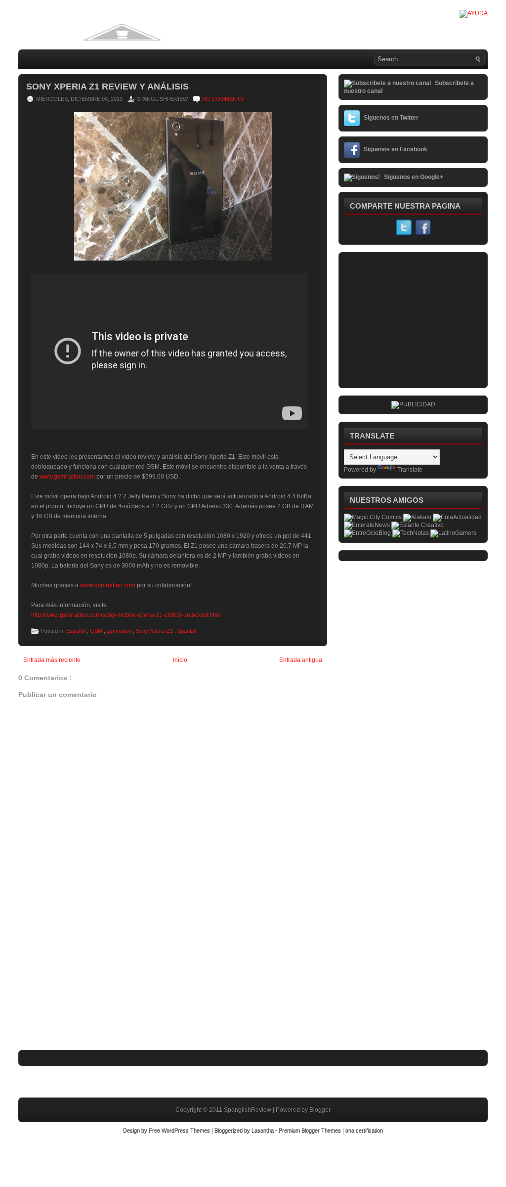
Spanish (187, 631)
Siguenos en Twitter (391, 117)
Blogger (320, 1109)
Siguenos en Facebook (395, 149)
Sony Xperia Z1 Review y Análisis (107, 86)
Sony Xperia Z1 (155, 631)
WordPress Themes (186, 1130)
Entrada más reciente (52, 660)
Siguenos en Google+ (413, 177)
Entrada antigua (300, 660)
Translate (409, 469)
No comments (223, 99)
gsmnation (120, 631)
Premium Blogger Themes (310, 1130)
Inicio (180, 660)
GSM (97, 631)
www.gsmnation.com (67, 476)
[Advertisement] (92, 983)
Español (76, 631)
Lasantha (263, 1130)
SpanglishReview (248, 1109)
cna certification (364, 1130)
